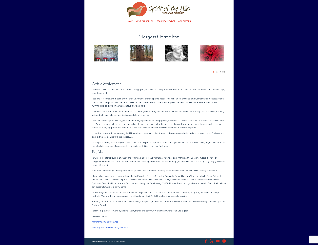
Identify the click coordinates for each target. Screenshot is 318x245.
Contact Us (184, 21)
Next (222, 72)
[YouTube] (217, 241)
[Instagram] (224, 241)
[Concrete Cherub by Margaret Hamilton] (176, 61)
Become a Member (166, 21)
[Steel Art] (141, 61)
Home (130, 21)
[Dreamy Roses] (212, 61)
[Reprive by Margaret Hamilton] (106, 61)
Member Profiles (144, 21)
